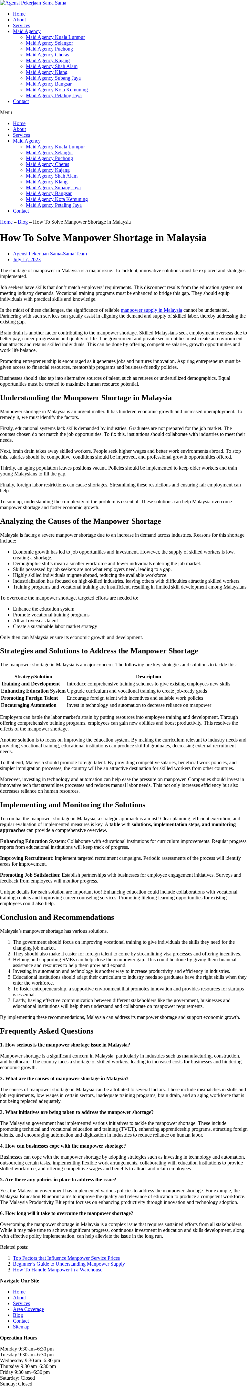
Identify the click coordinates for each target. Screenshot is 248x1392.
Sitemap (21, 1326)
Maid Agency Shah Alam (52, 66)
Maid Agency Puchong (49, 49)
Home (19, 14)
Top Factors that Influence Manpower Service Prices (66, 1258)
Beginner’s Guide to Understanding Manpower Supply (69, 1264)
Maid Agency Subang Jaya (53, 78)
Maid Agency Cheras (47, 54)
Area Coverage (28, 1309)
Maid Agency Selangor (49, 43)
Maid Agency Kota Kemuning (57, 89)
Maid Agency (27, 31)
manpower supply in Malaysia (151, 310)
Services (21, 25)
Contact (21, 101)
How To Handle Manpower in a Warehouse (57, 1269)
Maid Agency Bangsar (49, 84)
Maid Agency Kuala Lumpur (55, 37)
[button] (124, 112)
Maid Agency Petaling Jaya (54, 95)
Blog (23, 222)
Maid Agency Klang (46, 72)
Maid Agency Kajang (48, 60)
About (19, 19)
